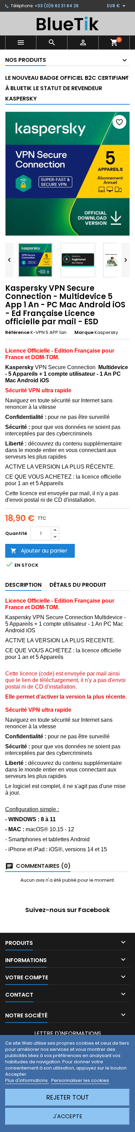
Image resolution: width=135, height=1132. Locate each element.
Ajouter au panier (39, 551)
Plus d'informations (27, 1080)
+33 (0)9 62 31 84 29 (57, 6)
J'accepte (67, 1116)
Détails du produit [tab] (78, 585)
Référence (17, 332)
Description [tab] (23, 585)
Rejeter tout (67, 1097)
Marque (83, 332)
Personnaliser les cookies (80, 1080)
